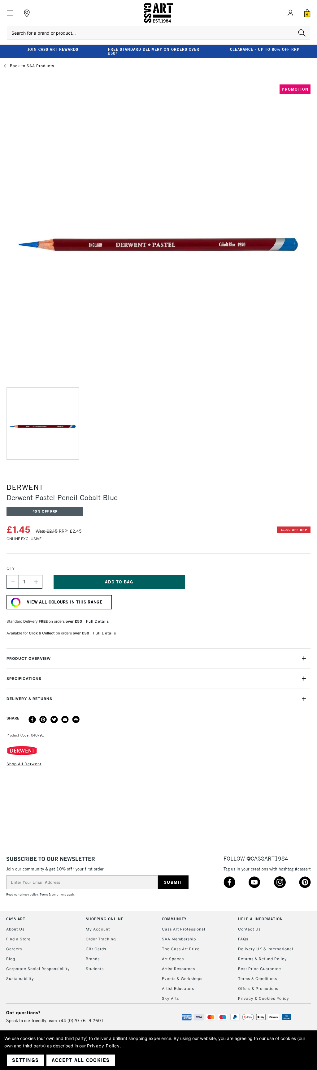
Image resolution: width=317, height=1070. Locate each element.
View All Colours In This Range (64, 602)
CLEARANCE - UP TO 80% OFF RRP (264, 49)
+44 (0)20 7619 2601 (81, 1020)
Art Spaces (173, 958)
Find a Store (18, 939)
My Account (98, 929)
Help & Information (260, 919)
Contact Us (249, 929)
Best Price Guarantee (259, 968)
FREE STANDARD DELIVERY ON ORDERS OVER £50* (153, 51)
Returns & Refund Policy (262, 958)
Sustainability (20, 978)
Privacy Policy (103, 1045)
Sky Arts (170, 998)
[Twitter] (54, 719)
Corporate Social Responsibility (38, 968)
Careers (14, 949)
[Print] (76, 719)
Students (95, 968)
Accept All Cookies (81, 1060)
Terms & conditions (53, 894)
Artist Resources (178, 968)
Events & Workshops (182, 978)
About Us (15, 929)
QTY (11, 568)
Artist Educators (178, 988)
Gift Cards (96, 949)
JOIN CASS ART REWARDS (53, 49)
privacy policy (29, 894)
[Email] (65, 719)
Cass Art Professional (183, 929)
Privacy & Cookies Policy (263, 998)
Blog (10, 958)
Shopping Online (105, 919)
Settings (25, 1060)
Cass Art (15, 919)
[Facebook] (32, 719)
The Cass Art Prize (181, 949)
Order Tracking (101, 939)
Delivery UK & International (265, 949)
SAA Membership (179, 939)
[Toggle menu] (10, 13)
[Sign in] (290, 13)
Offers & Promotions (258, 988)
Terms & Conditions (257, 978)
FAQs (243, 939)
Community (174, 919)
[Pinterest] (43, 719)
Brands (93, 958)
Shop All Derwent (24, 764)
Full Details (97, 621)
